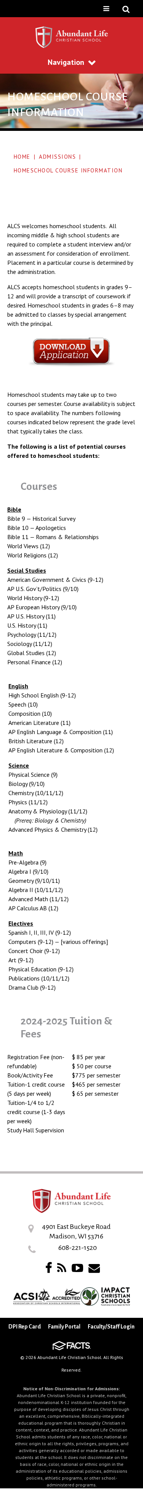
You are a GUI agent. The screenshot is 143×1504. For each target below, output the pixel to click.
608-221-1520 (77, 1247)
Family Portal (64, 1327)
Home (22, 156)
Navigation (66, 62)
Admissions (57, 156)
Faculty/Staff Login (111, 1327)
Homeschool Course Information (68, 170)
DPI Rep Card (24, 1327)
